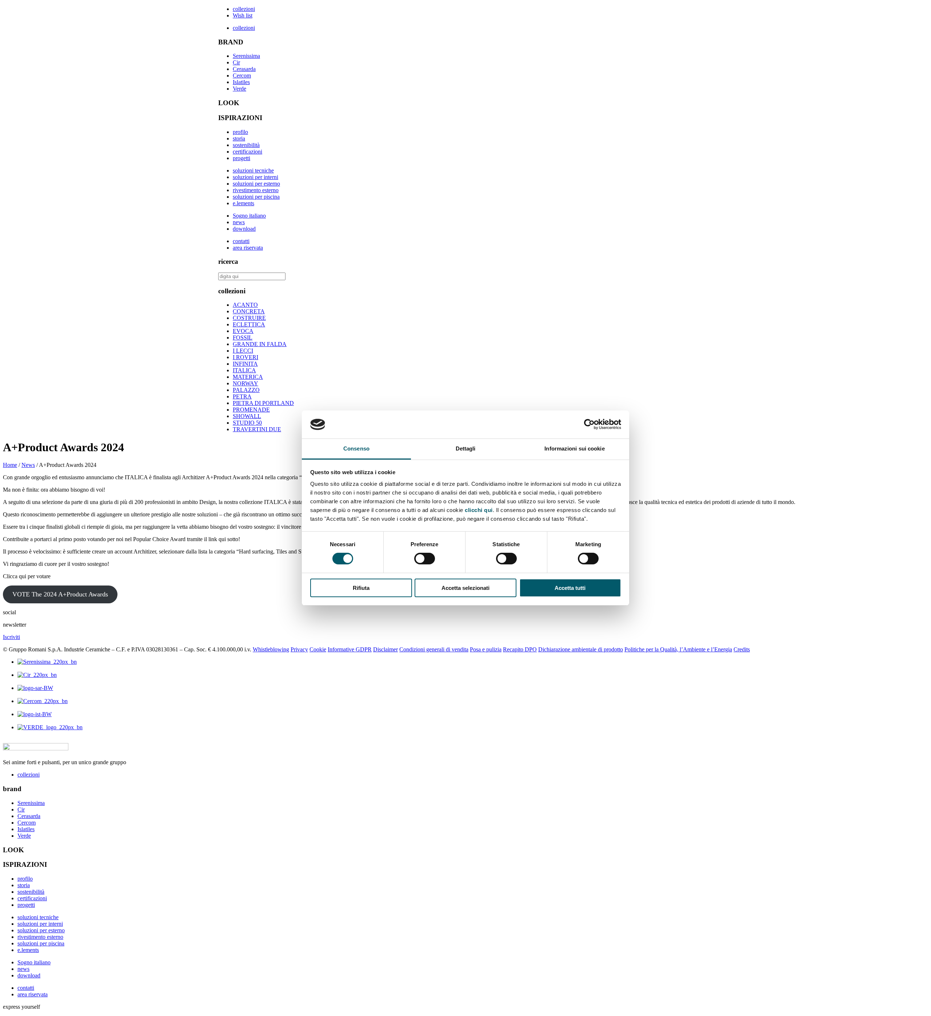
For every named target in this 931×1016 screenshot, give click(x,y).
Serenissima (246, 56)
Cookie (317, 649)
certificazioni (247, 151)
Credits (742, 649)
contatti (241, 241)
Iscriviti (11, 637)
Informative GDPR (350, 649)
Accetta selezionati (465, 588)
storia (239, 138)
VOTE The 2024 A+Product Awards (60, 594)
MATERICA (248, 377)
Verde (239, 89)
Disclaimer (385, 649)
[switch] (424, 558)
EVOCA (243, 331)
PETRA (242, 396)
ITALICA (244, 370)
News (28, 465)
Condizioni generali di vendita (433, 649)
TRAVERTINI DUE (257, 429)
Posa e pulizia (486, 649)
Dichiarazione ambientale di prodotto (580, 649)
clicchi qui (479, 510)
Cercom (242, 75)
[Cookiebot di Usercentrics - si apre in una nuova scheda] (589, 424)
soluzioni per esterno (256, 183)
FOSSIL (242, 337)
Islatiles (241, 82)
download (244, 229)
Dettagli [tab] (466, 448)
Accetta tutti (570, 588)
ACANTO (245, 305)
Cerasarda (244, 69)
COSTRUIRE (249, 318)
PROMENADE (251, 409)
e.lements (243, 203)
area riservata (248, 248)
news (239, 222)
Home (10, 465)
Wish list (242, 15)
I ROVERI (245, 357)
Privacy (299, 649)
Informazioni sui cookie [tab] (574, 448)
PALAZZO (246, 390)
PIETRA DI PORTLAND (263, 403)
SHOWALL (247, 416)
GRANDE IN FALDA (260, 344)
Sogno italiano (249, 216)
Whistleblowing (271, 649)
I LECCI (243, 351)
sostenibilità (246, 145)
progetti (241, 158)
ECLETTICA (249, 324)
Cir (236, 62)
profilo (240, 132)
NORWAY (245, 383)
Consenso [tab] (356, 448)
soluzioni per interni (255, 177)
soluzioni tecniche (253, 170)
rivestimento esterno (256, 190)
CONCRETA (249, 311)
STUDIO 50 (247, 423)
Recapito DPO (520, 649)
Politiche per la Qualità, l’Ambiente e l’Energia (678, 649)
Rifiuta (361, 588)
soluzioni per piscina (256, 197)
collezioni (244, 9)
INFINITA (245, 364)
